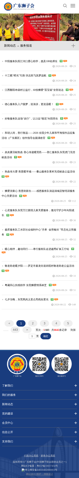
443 (15, 329)
